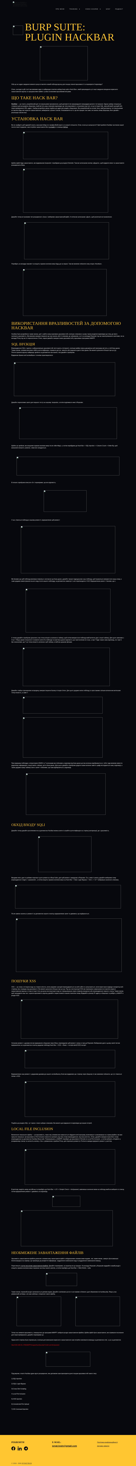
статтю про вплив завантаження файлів (34, 1266)
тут (115, 350)
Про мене (60, 9)
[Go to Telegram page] (26, 1448)
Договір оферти (103, 1446)
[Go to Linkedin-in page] (20, 1448)
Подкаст (119, 9)
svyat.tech (27, 1463)
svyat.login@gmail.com (64, 1446)
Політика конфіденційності (107, 1442)
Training (73, 9)
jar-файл (52, 127)
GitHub (65, 127)
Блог (108, 9)
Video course (91, 9)
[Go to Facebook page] (13, 1448)
